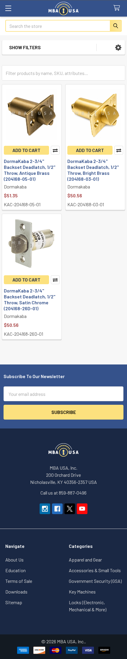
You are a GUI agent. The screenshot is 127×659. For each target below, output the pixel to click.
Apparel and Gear (85, 559)
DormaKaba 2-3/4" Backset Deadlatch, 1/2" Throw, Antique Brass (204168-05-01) (29, 170)
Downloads (16, 591)
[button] (118, 47)
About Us (14, 559)
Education (15, 570)
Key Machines (82, 591)
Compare (55, 150)
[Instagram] (45, 508)
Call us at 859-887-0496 (63, 492)
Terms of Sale (18, 581)
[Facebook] (57, 508)
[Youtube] (82, 508)
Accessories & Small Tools (95, 570)
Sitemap (13, 602)
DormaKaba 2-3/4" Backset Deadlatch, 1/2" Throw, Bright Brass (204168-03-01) (93, 170)
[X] (69, 508)
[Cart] (118, 8)
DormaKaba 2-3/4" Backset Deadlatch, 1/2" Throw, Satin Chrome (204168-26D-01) (29, 299)
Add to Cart (26, 150)
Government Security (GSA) (95, 581)
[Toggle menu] (8, 8)
